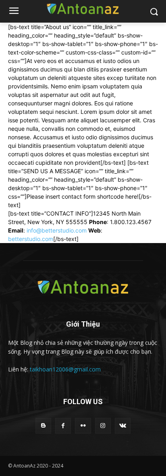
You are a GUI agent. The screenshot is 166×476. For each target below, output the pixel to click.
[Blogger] (43, 426)
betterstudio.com (30, 238)
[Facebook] (63, 426)
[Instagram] (103, 426)
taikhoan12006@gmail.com (65, 369)
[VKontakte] (123, 426)
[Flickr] (83, 426)
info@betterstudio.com (57, 230)
